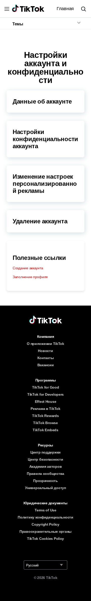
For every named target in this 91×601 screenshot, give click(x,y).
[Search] (85, 9)
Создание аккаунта (28, 268)
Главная (65, 8)
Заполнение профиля (30, 277)
